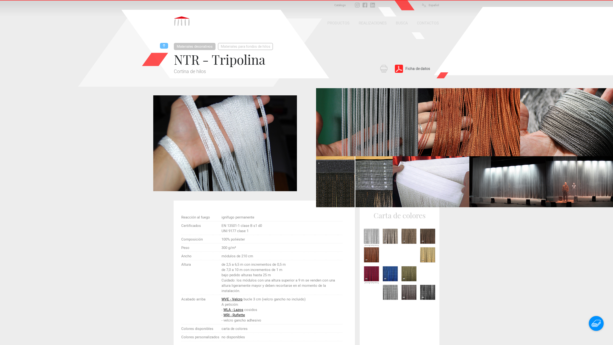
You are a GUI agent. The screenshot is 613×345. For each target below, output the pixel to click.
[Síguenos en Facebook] (365, 5)
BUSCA (402, 23)
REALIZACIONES (373, 23)
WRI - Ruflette (234, 315)
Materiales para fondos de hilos (245, 46)
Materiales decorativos (195, 46)
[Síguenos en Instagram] (357, 5)
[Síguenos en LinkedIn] (372, 5)
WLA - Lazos (233, 310)
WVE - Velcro (232, 299)
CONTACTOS (428, 23)
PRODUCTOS (338, 23)
